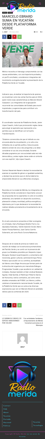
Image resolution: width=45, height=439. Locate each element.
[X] (9, 37)
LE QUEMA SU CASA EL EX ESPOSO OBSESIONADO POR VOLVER (11, 320)
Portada (10, 12)
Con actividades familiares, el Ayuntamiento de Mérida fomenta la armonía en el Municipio (33, 321)
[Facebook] (4, 37)
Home (4, 9)
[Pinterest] (14, 37)
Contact (7, 406)
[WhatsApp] (19, 37)
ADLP (5, 32)
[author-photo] (22, 344)
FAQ (5, 409)
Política (4, 12)
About (6, 412)
